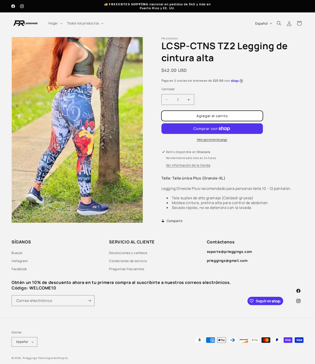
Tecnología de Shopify (53, 358)
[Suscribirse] (89, 300)
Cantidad (168, 89)
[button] (55, 23)
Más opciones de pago (212, 140)
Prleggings (30, 358)
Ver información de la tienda (188, 165)
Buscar (17, 253)
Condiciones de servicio (128, 261)
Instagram (20, 261)
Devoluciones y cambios (128, 253)
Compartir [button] (175, 221)
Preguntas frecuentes (126, 269)
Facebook (19, 269)
